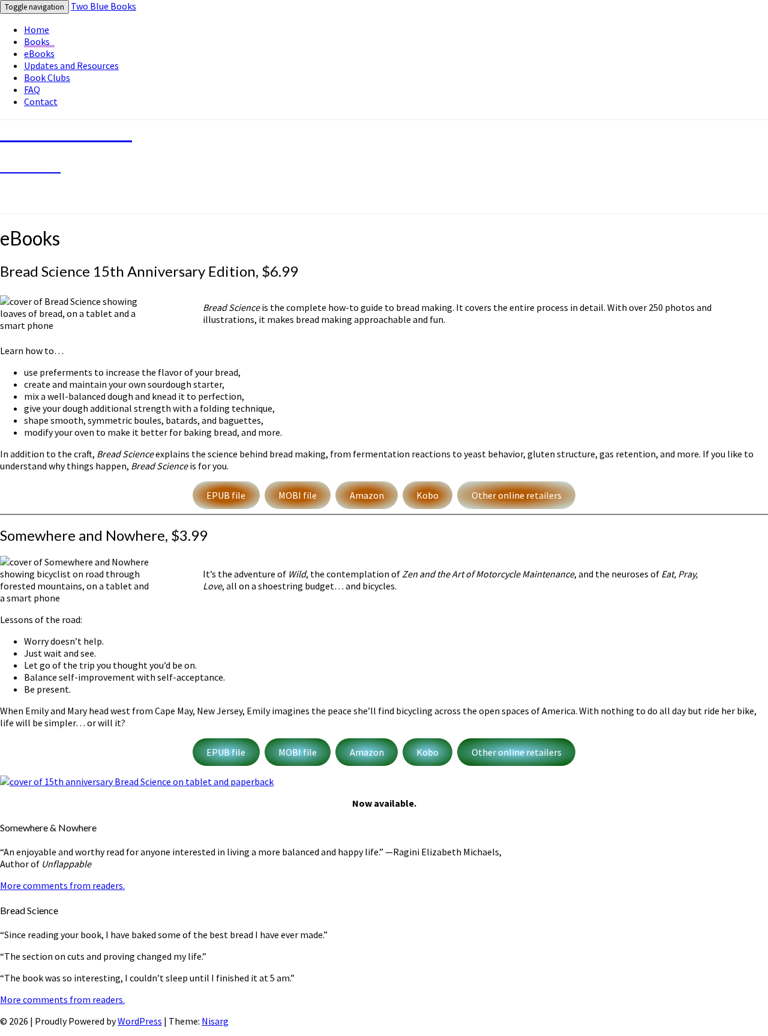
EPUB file (225, 495)
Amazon (367, 495)
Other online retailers (517, 495)
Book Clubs (47, 77)
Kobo (427, 495)
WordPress (140, 1021)
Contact (41, 101)
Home (36, 29)
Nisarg (215, 1021)
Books (37, 41)
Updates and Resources (71, 65)
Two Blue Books (103, 6)
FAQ (32, 89)
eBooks (39, 53)
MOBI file (297, 495)
